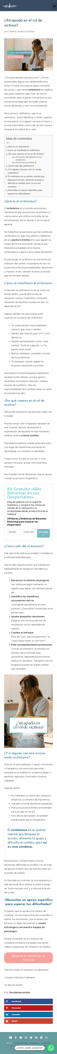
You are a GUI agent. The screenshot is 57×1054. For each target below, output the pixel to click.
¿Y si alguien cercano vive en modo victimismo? (24, 171)
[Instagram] (26, 1037)
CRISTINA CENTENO (20, 1043)
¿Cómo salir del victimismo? (21, 166)
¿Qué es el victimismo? (18, 146)
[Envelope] (10, 1037)
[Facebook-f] (15, 1037)
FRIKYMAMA (42, 1046)
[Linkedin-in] (36, 1037)
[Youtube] (21, 1037)
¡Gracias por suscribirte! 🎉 (26, 162)
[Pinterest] (41, 1037)
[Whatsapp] (46, 1037)
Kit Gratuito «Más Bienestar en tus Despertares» (29, 158)
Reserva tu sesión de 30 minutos (28, 958)
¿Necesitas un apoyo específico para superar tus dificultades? (24, 192)
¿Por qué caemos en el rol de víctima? (26, 154)
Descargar (43, 533)
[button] (54, 6)
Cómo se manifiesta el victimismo (24, 150)
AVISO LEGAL (34, 1043)
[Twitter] (31, 1037)
